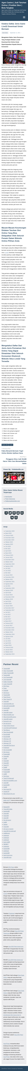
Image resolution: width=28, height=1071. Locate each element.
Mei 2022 (7, 573)
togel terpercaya (7, 855)
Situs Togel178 (7, 699)
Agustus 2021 (9, 583)
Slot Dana (6, 776)
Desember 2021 (9, 577)
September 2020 (9, 588)
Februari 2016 (9, 647)
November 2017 (9, 608)
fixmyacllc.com (7, 721)
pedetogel (6, 835)
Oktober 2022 (9, 562)
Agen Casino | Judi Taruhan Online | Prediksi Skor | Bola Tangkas (14, 5)
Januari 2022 (9, 575)
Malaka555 (6, 807)
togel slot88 (6, 842)
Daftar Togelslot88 (8, 673)
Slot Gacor (6, 692)
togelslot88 (6, 708)
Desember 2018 (9, 597)
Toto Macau (6, 730)
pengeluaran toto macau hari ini (12, 1015)
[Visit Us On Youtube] (18, 514)
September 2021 (9, 581)
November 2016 (9, 630)
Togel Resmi (6, 697)
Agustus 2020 (9, 590)
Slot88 (5, 758)
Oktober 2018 (9, 599)
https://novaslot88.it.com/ (10, 780)
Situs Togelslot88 (8, 670)
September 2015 (9, 654)
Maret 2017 (8, 621)
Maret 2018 (8, 603)
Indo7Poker (6, 1043)
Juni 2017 (8, 614)
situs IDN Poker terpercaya (15, 946)
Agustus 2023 (9, 544)
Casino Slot (5, 444)
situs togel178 (7, 789)
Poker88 (5, 690)
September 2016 (9, 634)
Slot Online (5, 32)
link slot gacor (7, 723)
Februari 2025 (9, 535)
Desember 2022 (9, 559)
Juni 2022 (8, 570)
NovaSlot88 (6, 734)
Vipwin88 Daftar (7, 809)
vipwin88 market (7, 712)
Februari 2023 (9, 555)
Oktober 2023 (9, 542)
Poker (5, 688)
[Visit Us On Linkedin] (22, 514)
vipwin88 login (7, 857)
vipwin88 (5, 710)
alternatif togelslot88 (9, 706)
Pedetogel (6, 747)
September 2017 (9, 610)
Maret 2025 (8, 533)
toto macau (6, 752)
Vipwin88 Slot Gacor (9, 745)
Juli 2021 (7, 586)
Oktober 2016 (9, 632)
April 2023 (8, 551)
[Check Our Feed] (12, 519)
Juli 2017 (7, 612)
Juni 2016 (8, 641)
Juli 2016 (7, 638)
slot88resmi (6, 833)
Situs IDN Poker (18, 1034)
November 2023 (9, 540)
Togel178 (6, 765)
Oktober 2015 (9, 652)
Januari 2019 (9, 594)
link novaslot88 (7, 750)
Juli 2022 (7, 568)
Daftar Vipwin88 (7, 681)
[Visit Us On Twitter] (10, 514)
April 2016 (8, 643)
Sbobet (5, 824)
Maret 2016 (8, 645)
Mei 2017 (7, 616)
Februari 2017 (9, 623)
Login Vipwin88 (7, 684)
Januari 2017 (9, 625)
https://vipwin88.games (9, 717)
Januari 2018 (9, 605)
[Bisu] (20, 482)
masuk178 (6, 791)
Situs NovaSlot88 (8, 732)
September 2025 (9, 531)
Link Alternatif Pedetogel (10, 728)
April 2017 (8, 619)
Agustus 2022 (9, 566)
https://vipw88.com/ (8, 714)
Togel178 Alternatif (8, 778)
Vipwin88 (6, 701)
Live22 (7, 252)
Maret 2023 (8, 553)
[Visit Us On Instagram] (16, 519)
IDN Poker (6, 686)
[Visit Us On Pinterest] (14, 514)
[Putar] (5, 482)
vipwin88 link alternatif (9, 831)
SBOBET (6, 844)
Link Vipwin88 (7, 679)
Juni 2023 (8, 546)
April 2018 (8, 601)
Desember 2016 (9, 627)
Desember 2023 (9, 537)
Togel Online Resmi (8, 725)
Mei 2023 (7, 548)
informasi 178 (7, 739)
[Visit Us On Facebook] (6, 514)
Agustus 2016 (9, 636)
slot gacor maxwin (8, 829)
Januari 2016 (9, 649)
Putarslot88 (6, 754)
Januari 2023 (9, 557)
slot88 (5, 774)
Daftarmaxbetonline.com (12, 501)
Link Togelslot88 (7, 677)
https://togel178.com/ (9, 793)
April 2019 (8, 592)
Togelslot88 (6, 668)
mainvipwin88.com (8, 703)
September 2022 (9, 564)
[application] (14, 478)
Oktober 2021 (9, 579)
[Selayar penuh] (22, 482)
